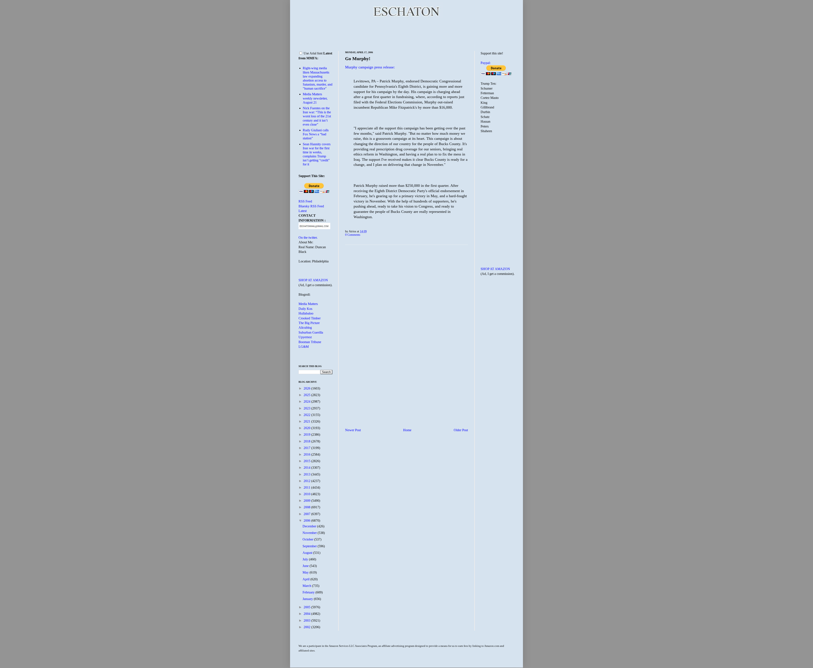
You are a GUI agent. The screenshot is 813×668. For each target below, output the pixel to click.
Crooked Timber (310, 318)
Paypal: (486, 63)
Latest (303, 211)
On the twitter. (308, 237)
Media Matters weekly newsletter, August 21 (315, 98)
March (307, 586)
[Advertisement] (406, 33)
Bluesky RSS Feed (311, 206)
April (306, 579)
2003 (307, 620)
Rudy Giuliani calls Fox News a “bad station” (316, 134)
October (308, 539)
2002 (307, 627)
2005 (307, 607)
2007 (307, 514)
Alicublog (305, 327)
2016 (307, 454)
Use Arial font (313, 53)
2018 (307, 441)
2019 (307, 434)
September (310, 546)
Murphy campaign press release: (370, 67)
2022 (307, 415)
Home (407, 430)
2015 (307, 461)
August (308, 552)
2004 (307, 613)
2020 (307, 428)
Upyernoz (305, 337)
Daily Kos (305, 308)
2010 (307, 494)
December (310, 526)
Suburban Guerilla (311, 332)
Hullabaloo (306, 313)
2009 (307, 500)
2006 (307, 520)
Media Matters (308, 304)
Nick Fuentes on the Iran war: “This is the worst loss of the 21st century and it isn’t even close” (317, 116)
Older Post (461, 430)
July (306, 559)
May (306, 572)
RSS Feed (305, 201)
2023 (307, 408)
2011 (307, 487)
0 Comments (352, 234)
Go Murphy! (357, 58)
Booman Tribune (310, 342)
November (310, 533)
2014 (307, 467)
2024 (307, 401)
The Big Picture (309, 323)
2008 (307, 507)
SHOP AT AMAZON (313, 280)
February (309, 592)
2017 (307, 448)
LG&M (304, 346)
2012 (307, 481)
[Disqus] (406, 301)
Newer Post (353, 430)
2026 (307, 388)
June (306, 566)
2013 (307, 474)
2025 (307, 395)
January (308, 599)
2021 (307, 421)
